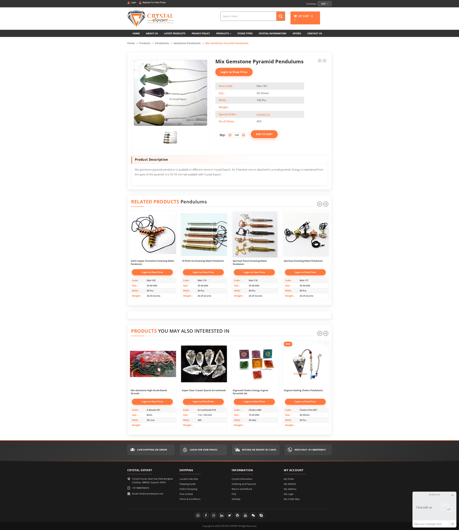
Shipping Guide (187, 484)
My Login (289, 494)
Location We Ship (188, 478)
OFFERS (297, 33)
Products (144, 43)
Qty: (222, 135)
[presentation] (319, 204)
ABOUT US (152, 33)
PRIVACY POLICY (201, 33)
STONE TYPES (244, 33)
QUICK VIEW (153, 230)
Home (131, 43)
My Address (290, 489)
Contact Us (263, 114)
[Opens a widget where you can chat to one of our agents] (434, 509)
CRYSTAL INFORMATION (272, 33)
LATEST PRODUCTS (174, 33)
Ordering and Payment (244, 484)
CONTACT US (314, 33)
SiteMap (236, 499)
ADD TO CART (264, 134)
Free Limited (186, 494)
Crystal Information (242, 478)
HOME (136, 33)
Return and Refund (242, 489)
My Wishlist (290, 484)
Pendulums (162, 43)
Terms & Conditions (189, 499)
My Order (289, 478)
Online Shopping (188, 489)
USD (323, 3)
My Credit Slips (292, 499)
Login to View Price (234, 72)
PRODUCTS (222, 33)
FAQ (234, 494)
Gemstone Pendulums (187, 43)
